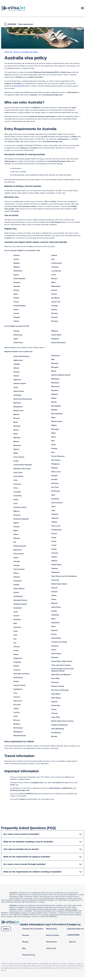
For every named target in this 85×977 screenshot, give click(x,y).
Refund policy (51, 929)
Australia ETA (19, 86)
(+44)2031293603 (73, 935)
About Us (72, 942)
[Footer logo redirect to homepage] (10, 922)
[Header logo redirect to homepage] (13, 8)
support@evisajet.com (75, 929)
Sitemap (25, 942)
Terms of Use (51, 948)
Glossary (25, 935)
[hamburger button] (82, 8)
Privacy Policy (51, 942)
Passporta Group (28, 955)
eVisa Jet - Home (11, 52)
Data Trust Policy (52, 935)
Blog (24, 948)
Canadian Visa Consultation (32, 929)
